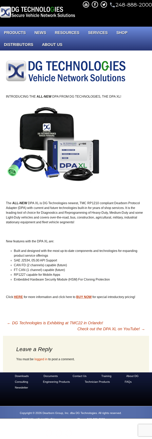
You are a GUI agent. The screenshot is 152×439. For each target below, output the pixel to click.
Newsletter (21, 387)
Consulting (21, 381)
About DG (132, 376)
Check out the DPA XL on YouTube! (111, 329)
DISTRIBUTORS (18, 44)
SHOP (121, 32)
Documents (51, 376)
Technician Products (97, 381)
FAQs (128, 381)
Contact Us (79, 376)
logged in (41, 359)
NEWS (40, 32)
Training (106, 376)
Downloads (22, 376)
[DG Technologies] (38, 13)
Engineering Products (56, 381)
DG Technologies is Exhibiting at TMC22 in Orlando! (55, 323)
